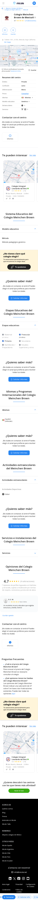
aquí (13, 693)
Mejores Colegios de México (14, 8)
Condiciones (6, 890)
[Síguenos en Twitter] (14, 878)
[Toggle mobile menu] (3, 3)
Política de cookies (19, 891)
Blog (3, 813)
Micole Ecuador (7, 861)
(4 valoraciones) (30, 21)
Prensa (4, 816)
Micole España (7, 845)
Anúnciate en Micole (9, 820)
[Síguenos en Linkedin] (10, 878)
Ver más (32, 155)
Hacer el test (19, 791)
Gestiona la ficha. (16, 71)
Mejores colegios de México (11, 835)
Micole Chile (6, 853)
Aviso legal (5, 884)
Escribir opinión (8, 615)
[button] (19, 229)
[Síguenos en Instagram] (23, 878)
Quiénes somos (7, 809)
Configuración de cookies (30, 885)
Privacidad (19, 884)
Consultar (25, 93)
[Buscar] (34, 3)
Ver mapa (7, 42)
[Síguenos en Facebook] (18, 878)
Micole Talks (6, 824)
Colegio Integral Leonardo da (19, 187)
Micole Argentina (8, 849)
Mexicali (25, 9)
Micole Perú (6, 857)
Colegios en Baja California (12, 9)
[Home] (2, 8)
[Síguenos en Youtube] (27, 878)
